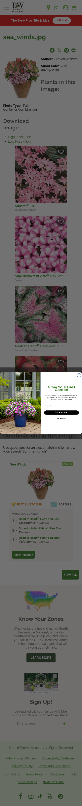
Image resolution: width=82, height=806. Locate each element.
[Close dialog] (79, 375)
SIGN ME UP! (61, 412)
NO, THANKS (61, 418)
